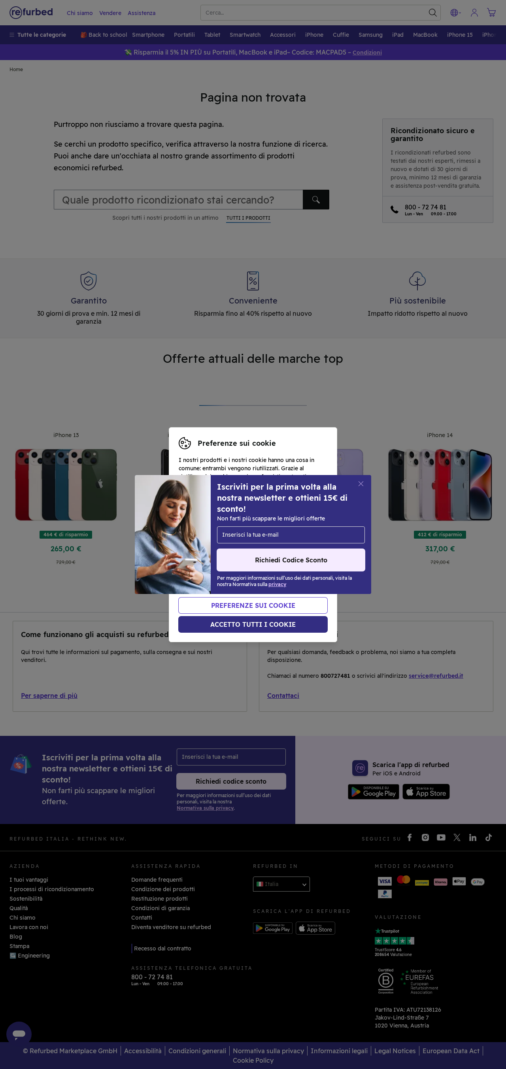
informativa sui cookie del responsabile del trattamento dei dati (237, 555)
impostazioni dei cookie (211, 534)
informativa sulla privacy (231, 543)
